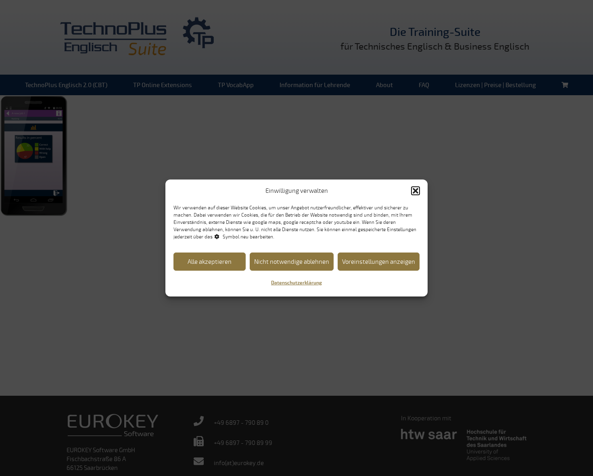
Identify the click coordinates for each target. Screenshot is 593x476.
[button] (415, 191)
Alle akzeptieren (210, 261)
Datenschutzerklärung (296, 283)
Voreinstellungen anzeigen (378, 261)
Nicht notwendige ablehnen (291, 261)
